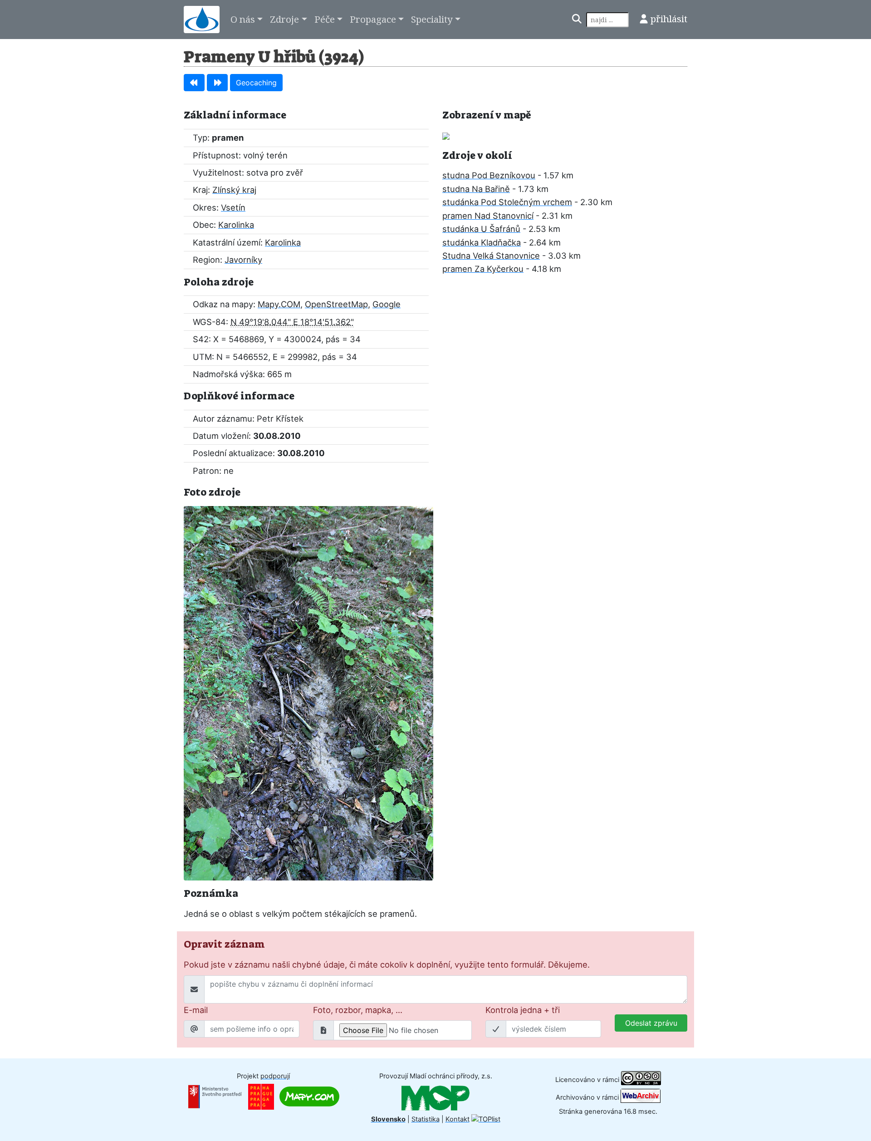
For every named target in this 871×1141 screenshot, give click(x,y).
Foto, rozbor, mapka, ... (357, 1010)
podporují (275, 1076)
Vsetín (233, 207)
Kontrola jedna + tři (522, 1010)
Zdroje (284, 19)
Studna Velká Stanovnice (491, 256)
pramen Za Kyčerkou (483, 269)
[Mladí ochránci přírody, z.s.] (435, 1097)
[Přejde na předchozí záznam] (194, 82)
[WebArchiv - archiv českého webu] (641, 1097)
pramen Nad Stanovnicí (487, 216)
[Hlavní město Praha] (261, 1096)
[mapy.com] (309, 1096)
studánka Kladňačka (481, 242)
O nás (242, 19)
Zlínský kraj (234, 190)
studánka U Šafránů (481, 229)
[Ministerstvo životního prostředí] (215, 1096)
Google (386, 304)
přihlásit (669, 18)
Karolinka (236, 225)
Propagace (373, 19)
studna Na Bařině (476, 189)
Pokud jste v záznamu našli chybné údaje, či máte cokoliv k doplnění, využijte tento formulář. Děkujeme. (387, 964)
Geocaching (256, 82)
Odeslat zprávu (651, 1023)
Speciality (432, 19)
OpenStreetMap (336, 304)
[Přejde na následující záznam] (217, 82)
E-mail (196, 1010)
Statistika (425, 1119)
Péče (324, 19)
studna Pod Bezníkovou (488, 175)
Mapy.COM (279, 304)
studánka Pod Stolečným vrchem (507, 202)
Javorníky (243, 260)
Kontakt (457, 1119)
